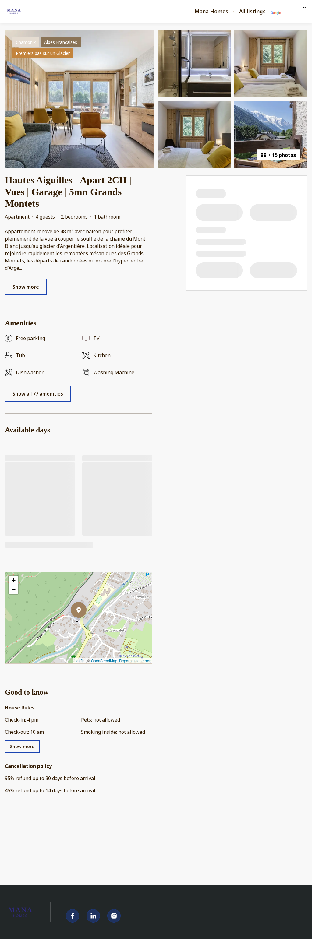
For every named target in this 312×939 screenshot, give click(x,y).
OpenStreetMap (104, 660)
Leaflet (80, 660)
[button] (86, 626)
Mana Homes (211, 12)
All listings (252, 12)
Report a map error (135, 660)
